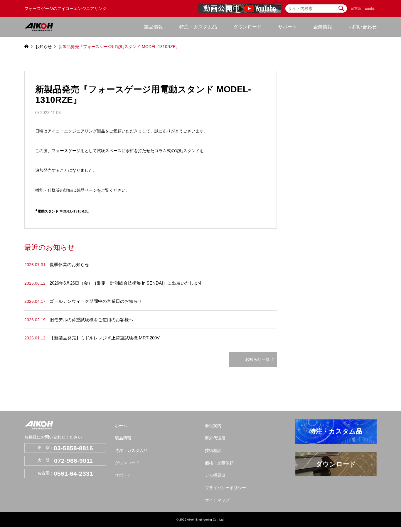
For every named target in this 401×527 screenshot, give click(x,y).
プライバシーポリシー (225, 487)
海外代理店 (215, 438)
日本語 (356, 8)
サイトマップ (217, 500)
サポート (123, 475)
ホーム (121, 425)
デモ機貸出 (215, 475)
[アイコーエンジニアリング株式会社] (38, 27)
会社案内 (213, 425)
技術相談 (213, 450)
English (371, 8)
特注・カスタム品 (198, 26)
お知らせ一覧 (257, 359)
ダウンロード (247, 26)
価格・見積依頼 (219, 462)
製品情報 (123, 438)
